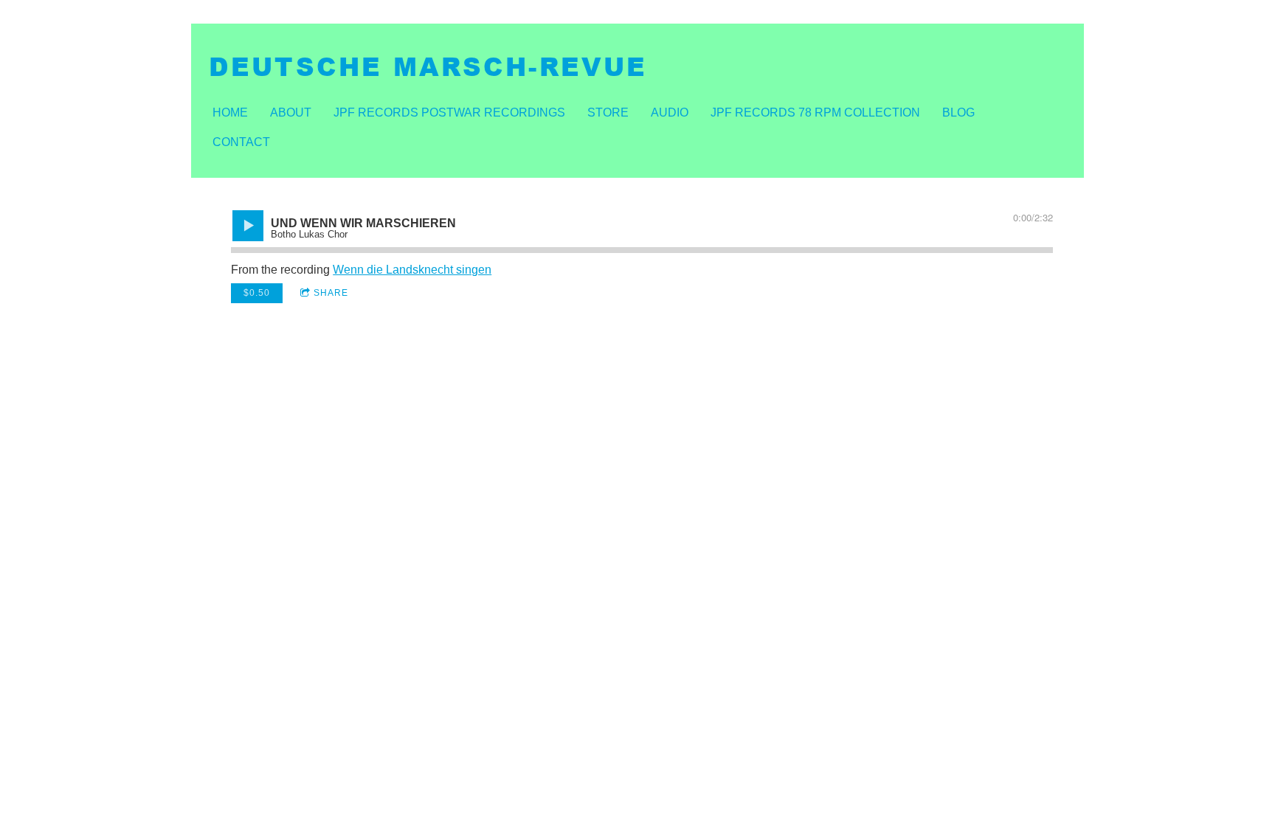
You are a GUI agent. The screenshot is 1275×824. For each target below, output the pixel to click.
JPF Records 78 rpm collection (815, 112)
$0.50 (256, 293)
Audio (669, 112)
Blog (958, 112)
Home (230, 112)
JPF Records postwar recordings (449, 112)
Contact (241, 142)
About (290, 112)
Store (608, 112)
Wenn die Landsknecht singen (412, 269)
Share (331, 293)
